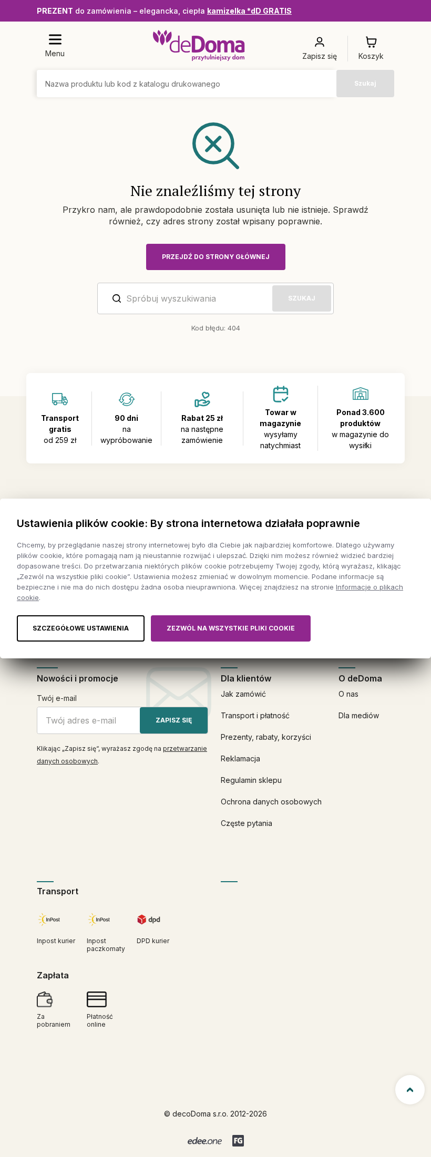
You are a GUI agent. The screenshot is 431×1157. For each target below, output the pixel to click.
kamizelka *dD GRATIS (249, 10)
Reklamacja (240, 758)
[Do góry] (410, 1089)
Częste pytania (246, 823)
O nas (348, 693)
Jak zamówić (243, 693)
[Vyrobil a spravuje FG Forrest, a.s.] (238, 1140)
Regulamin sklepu (251, 780)
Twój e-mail (57, 698)
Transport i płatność (255, 715)
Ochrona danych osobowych (271, 801)
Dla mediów (358, 715)
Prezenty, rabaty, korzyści (266, 736)
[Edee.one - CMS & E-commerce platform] (205, 1140)
